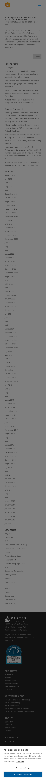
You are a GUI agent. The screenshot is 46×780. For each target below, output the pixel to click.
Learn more (20, 761)
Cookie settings (23, 768)
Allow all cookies (22, 774)
